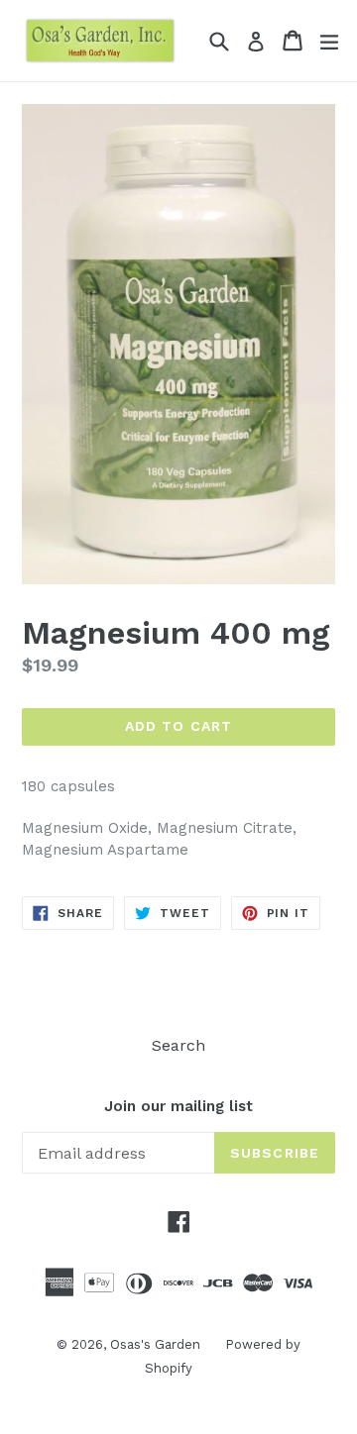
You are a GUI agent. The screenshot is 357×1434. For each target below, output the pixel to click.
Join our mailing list (178, 1106)
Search (178, 1045)
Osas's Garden (155, 1344)
